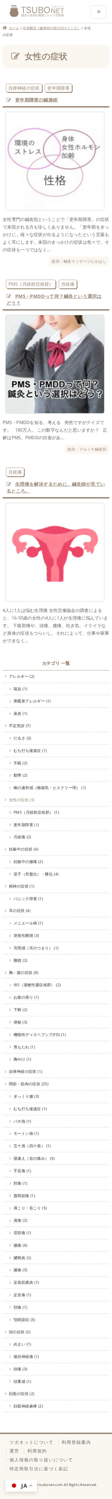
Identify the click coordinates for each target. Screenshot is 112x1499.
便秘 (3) (20, 1022)
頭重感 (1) (22, 1381)
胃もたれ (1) (24, 1047)
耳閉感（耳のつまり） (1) (36, 947)
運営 (14, 1451)
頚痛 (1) (20, 1307)
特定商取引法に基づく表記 (39, 1469)
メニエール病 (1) (28, 923)
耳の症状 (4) (19, 910)
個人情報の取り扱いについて (41, 1460)
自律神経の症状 (24, 88)
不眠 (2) (20, 762)
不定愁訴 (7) (19, 725)
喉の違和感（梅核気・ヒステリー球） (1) (50, 787)
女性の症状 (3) (22, 799)
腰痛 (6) (20, 1245)
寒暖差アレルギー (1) (32, 700)
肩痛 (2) (20, 1220)
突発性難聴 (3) (26, 935)
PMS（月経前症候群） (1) (36, 812)
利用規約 (37, 1451)
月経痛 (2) (22, 836)
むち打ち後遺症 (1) (30, 750)
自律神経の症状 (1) (25, 1071)
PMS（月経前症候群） (30, 284)
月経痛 (67, 284)
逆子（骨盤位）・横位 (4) (36, 873)
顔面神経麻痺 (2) (28, 1406)
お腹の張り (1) (26, 997)
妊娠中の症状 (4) (23, 849)
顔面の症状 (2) (22, 1393)
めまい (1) (22, 1344)
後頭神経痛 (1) (26, 1356)
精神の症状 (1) (22, 886)
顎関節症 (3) (24, 1319)
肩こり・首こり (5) (30, 1207)
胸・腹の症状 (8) (23, 972)
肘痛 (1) (20, 1183)
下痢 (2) (20, 1009)
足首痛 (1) (22, 1294)
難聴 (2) (20, 960)
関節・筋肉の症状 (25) (28, 1083)
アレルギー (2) (22, 676)
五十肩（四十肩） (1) (32, 1145)
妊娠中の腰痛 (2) (28, 861)
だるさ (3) (22, 738)
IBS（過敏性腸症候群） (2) (37, 984)
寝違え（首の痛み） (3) (34, 1158)
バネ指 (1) (22, 1121)
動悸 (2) (20, 775)
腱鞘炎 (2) (22, 1257)
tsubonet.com (51, 1484)
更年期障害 (58, 88)
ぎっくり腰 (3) (26, 1096)
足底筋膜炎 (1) (26, 1282)
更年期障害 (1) (26, 824)
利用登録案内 (76, 1442)
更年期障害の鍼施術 (36, 100)
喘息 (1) (20, 688)
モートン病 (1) (26, 1133)
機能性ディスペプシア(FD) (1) (40, 1034)
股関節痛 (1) (24, 1195)
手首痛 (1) (22, 1170)
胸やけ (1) (22, 1059)
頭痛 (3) (20, 1368)
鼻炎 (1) (20, 713)
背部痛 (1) (22, 1232)
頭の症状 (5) (19, 1331)
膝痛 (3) (20, 1269)
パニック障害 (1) (28, 898)
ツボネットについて (32, 1442)
